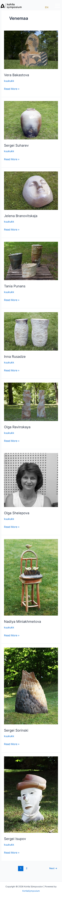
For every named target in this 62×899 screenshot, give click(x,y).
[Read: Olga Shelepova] (31, 479)
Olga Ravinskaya (17, 427)
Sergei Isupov (15, 839)
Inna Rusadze (15, 356)
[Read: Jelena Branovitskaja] (31, 190)
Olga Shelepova (16, 513)
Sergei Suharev (16, 145)
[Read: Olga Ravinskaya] (31, 401)
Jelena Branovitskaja (20, 216)
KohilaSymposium (31, 891)
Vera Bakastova (16, 75)
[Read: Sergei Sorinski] (31, 685)
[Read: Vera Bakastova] (31, 49)
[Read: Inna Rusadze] (31, 331)
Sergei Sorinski (16, 730)
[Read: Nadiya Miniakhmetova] (31, 577)
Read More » (11, 88)
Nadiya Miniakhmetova (22, 621)
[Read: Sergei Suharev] (31, 120)
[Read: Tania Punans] (31, 260)
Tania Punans (14, 286)
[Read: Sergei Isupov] (31, 794)
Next (53, 868)
